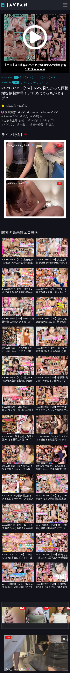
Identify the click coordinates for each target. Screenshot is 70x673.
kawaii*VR (11, 116)
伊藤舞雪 (10, 112)
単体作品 (38, 124)
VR (23, 112)
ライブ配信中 (12, 134)
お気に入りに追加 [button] (16, 105)
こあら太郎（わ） (15, 120)
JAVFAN (17, 5)
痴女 (51, 124)
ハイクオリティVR (42, 120)
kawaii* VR (50, 112)
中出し (24, 124)
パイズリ (9, 124)
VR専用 (37, 116)
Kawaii (34, 112)
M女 (25, 116)
